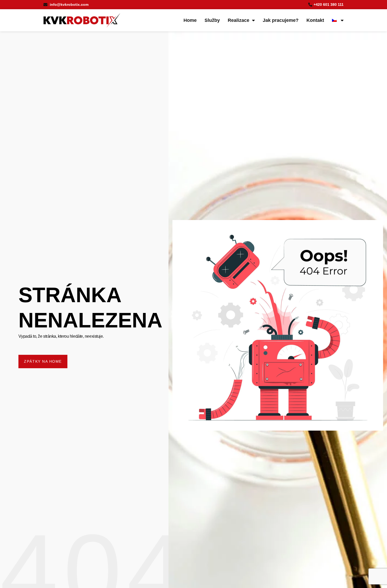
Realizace (238, 20)
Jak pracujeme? (281, 20)
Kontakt (315, 20)
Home (190, 20)
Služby (212, 20)
